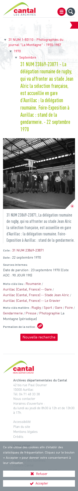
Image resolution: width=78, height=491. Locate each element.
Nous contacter (24, 399)
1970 (17, 51)
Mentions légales (25, 432)
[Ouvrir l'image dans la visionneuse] (39, 173)
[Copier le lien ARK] (40, 326)
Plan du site (21, 427)
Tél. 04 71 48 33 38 (26, 394)
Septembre (27, 57)
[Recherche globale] (71, 12)
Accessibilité (22, 422)
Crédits (18, 436)
